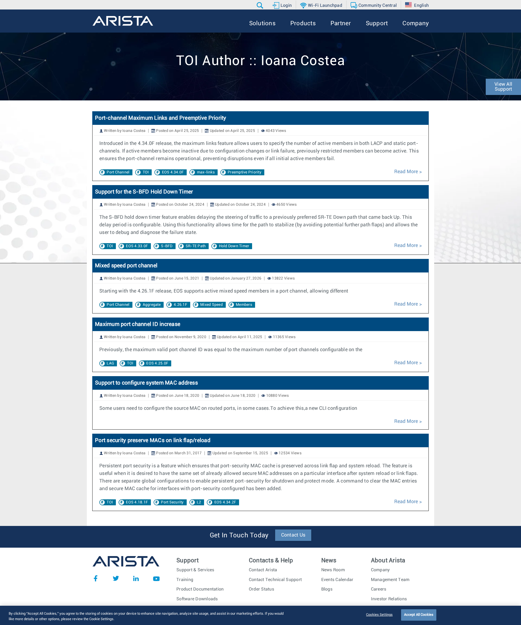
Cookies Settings (379, 615)
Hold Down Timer (234, 246)
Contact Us (293, 535)
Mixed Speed (211, 305)
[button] (261, 5)
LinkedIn (136, 578)
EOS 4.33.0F (137, 246)
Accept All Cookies (418, 615)
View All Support (503, 87)
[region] (260, 615)
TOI (146, 172)
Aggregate (152, 305)
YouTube (156, 578)
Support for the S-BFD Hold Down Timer (144, 192)
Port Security (172, 502)
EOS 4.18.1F (137, 502)
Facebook (95, 578)
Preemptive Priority (244, 172)
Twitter (116, 578)
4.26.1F (180, 305)
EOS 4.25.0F (157, 363)
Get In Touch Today (239, 535)
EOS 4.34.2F (225, 502)
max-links (206, 172)
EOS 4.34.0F (173, 172)
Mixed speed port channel (126, 265)
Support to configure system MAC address (146, 383)
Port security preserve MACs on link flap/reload (152, 440)
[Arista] (122, 21)
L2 (199, 502)
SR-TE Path (196, 246)
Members (244, 305)
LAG (110, 363)
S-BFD (166, 246)
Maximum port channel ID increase (137, 324)
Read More (406, 171)
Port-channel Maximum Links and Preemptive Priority (160, 118)
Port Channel (118, 172)
